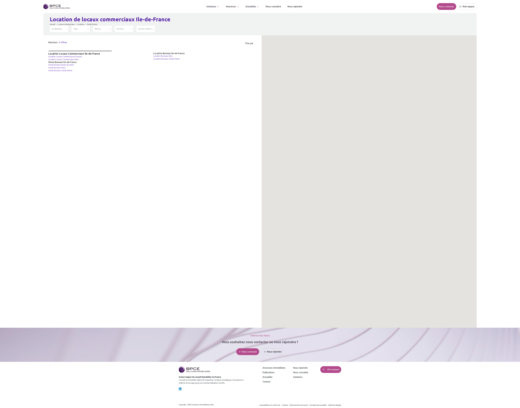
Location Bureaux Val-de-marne (166, 59)
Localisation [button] (57, 29)
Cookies (285, 405)
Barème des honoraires (299, 405)
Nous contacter (446, 6)
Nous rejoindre (294, 6)
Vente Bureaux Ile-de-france (62, 62)
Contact (266, 381)
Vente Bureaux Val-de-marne (60, 70)
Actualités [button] (251, 6)
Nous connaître (273, 6)
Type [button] (75, 29)
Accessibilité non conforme (269, 405)
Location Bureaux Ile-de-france (169, 53)
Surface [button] (120, 29)
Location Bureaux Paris (163, 56)
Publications (269, 372)
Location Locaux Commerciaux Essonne (65, 57)
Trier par (249, 43)
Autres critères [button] (145, 29)
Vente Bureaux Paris (56, 68)
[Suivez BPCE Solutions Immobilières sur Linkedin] (180, 389)
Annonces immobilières (274, 368)
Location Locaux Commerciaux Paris (63, 59)
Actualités (267, 377)
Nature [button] (98, 29)
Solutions (211, 6)
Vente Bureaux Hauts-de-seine (61, 65)
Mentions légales (334, 405)
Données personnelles (318, 405)
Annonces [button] (231, 6)
